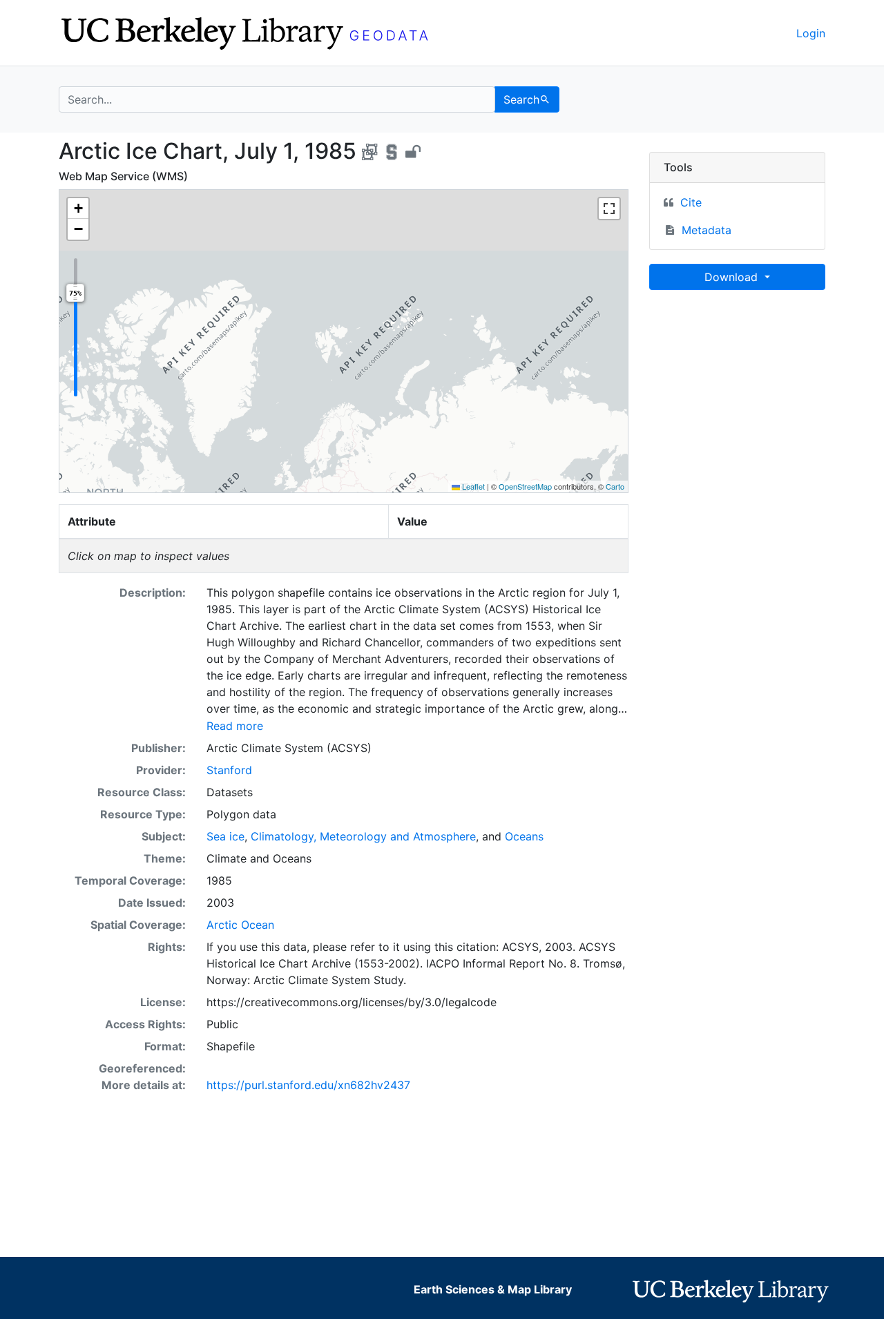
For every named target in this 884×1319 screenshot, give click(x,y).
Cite (691, 202)
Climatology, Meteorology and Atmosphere (363, 836)
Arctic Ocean (240, 925)
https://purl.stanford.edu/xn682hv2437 (308, 1085)
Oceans (524, 836)
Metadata (706, 230)
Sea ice (225, 836)
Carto (615, 486)
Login (810, 33)
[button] (78, 208)
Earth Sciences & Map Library (493, 1289)
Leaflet (472, 486)
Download (732, 277)
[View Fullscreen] (609, 208)
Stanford (229, 770)
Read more (234, 726)
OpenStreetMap (525, 486)
